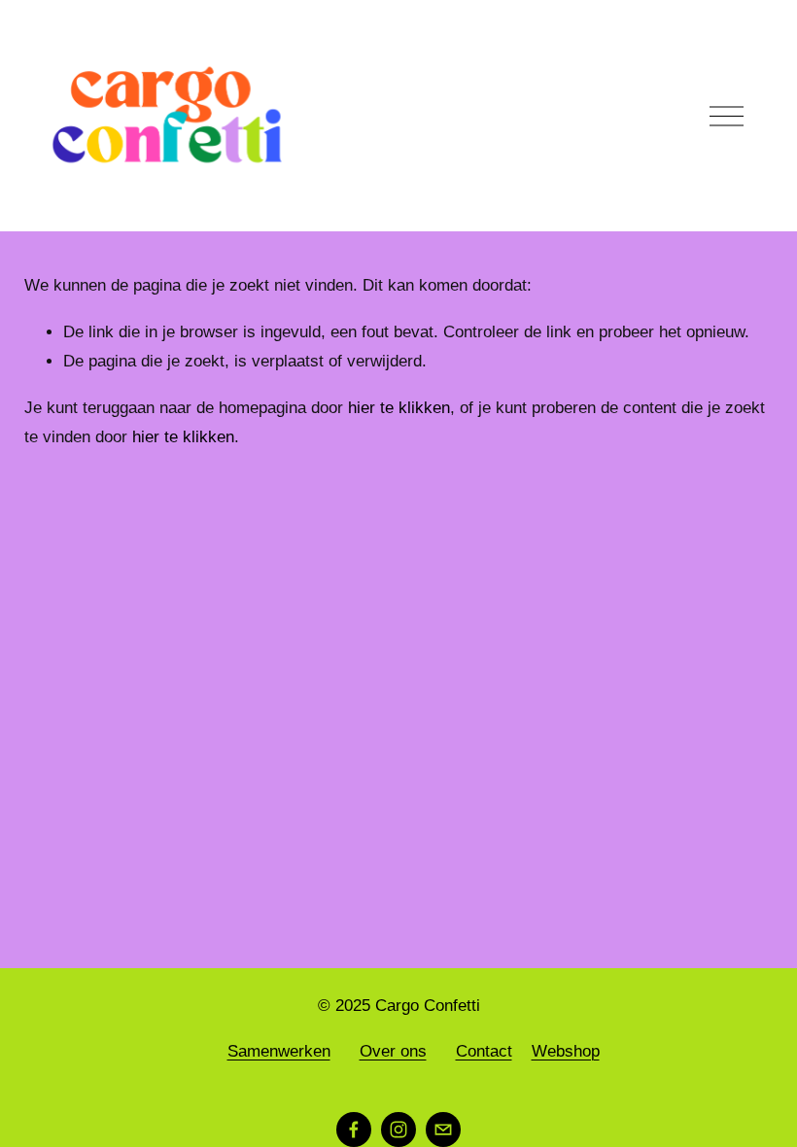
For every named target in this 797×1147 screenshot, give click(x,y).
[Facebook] (353, 1129)
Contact (484, 1051)
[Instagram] (398, 1129)
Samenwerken (278, 1051)
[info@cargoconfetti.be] (443, 1129)
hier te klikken (399, 408)
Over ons (393, 1051)
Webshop (566, 1051)
